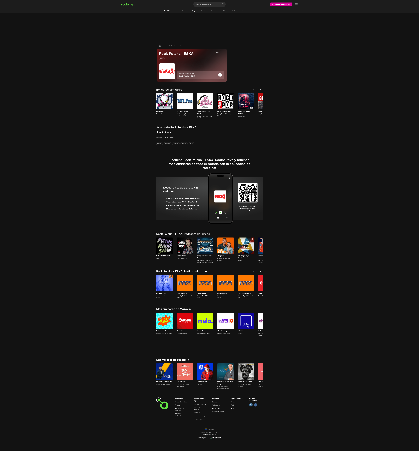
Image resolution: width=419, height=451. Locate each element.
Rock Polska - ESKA (187, 76)
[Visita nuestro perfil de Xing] (255, 405)
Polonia (184, 143)
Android (233, 408)
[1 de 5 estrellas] (157, 132)
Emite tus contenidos (178, 415)
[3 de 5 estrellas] (162, 132)
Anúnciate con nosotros (179, 409)
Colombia (211, 429)
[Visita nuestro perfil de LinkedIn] (251, 405)
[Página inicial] (160, 46)
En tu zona (214, 11)
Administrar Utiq (199, 416)
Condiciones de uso (199, 404)
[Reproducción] (220, 75)
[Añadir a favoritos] (217, 53)
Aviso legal (197, 413)
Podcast (184, 11)
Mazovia (175, 143)
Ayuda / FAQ (216, 408)
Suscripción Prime (218, 411)
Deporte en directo (198, 11)
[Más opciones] (223, 53)
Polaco (159, 143)
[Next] (260, 88)
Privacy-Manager (199, 419)
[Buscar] (223, 4)
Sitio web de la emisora (164, 138)
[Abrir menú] (296, 4)
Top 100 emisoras (170, 11)
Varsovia (167, 143)
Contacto (215, 402)
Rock (161, 58)
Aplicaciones (216, 405)
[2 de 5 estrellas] (160, 132)
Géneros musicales (229, 11)
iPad (232, 405)
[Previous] (253, 88)
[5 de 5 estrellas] (168, 132)
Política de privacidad (196, 408)
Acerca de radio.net (181, 402)
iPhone (233, 402)
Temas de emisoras (248, 11)
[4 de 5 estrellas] (165, 132)
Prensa (177, 405)
